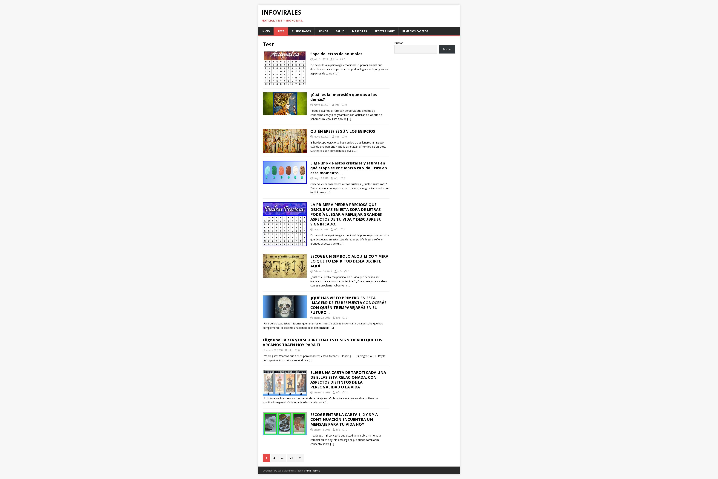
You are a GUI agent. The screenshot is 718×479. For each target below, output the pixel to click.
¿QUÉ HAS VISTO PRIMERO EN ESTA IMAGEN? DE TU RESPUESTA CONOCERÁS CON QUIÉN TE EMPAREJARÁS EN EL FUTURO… (348, 305)
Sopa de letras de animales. (336, 53)
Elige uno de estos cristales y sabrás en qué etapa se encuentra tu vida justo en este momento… (348, 168)
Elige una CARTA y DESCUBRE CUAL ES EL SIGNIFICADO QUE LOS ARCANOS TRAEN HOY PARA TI (322, 342)
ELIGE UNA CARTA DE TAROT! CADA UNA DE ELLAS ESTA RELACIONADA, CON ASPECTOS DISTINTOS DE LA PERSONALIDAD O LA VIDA (348, 380)
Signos (323, 31)
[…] (336, 73)
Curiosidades (301, 31)
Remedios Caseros (415, 31)
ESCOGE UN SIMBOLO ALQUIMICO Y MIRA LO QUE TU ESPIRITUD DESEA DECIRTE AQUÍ (349, 261)
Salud (340, 31)
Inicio (266, 31)
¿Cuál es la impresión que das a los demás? (343, 97)
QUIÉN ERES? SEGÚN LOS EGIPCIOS (342, 131)
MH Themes (313, 470)
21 (291, 457)
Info (335, 59)
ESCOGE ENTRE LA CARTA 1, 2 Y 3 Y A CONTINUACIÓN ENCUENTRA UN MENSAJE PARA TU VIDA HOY (344, 419)
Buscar (398, 43)
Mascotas (359, 31)
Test (280, 31)
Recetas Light (385, 31)
